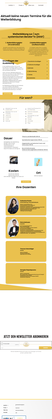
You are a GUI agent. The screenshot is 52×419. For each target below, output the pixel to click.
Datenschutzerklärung (19, 410)
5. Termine (29, 74)
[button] (37, 61)
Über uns (31, 5)
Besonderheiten (31, 78)
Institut (11, 5)
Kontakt (40, 5)
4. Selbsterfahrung (32, 71)
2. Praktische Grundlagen (33, 64)
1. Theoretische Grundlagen (34, 61)
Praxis (21, 5)
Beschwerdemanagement (20, 405)
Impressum (17, 407)
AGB (16, 412)
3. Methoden (30, 68)
